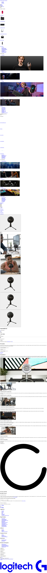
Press (2, 513)
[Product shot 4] (10, 318)
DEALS (1, 203)
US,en (1, 557)
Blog (2, 512)
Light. (12, 341)
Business (3, 2)
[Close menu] (0, 7)
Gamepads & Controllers (5, 524)
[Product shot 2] (10, 283)
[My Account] (0, 206)
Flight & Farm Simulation (5, 522)
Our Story (3, 510)
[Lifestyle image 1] (10, 244)
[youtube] (2, 505)
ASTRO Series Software (5, 531)
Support (1, 4)
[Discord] (3, 505)
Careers (3, 511)
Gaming (1, 207)
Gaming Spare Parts (4, 526)
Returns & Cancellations (4, 536)
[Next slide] (2, 442)
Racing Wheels (3, 521)
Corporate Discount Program (5, 545)
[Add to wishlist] (1, 232)
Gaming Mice (3, 518)
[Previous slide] (1, 442)
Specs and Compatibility (3, 347)
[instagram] (0, 505)
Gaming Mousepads (4, 519)
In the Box (2, 349)
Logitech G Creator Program (5, 546)
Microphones (1, 212)
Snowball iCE (2, 210)
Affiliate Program (4, 544)
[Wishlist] (1, 205)
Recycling (3, 514)
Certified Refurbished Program (5, 515)
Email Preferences (4, 540)
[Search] (1, 204)
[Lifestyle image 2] (10, 264)
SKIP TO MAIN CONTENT (3, 0)
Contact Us (3, 535)
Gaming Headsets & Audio (5, 520)
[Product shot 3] (10, 301)
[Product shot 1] (10, 223)
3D (1, 233)
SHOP (1, 6)
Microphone (8, 341)
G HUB (3, 529)
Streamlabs (3, 530)
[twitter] (1, 505)
